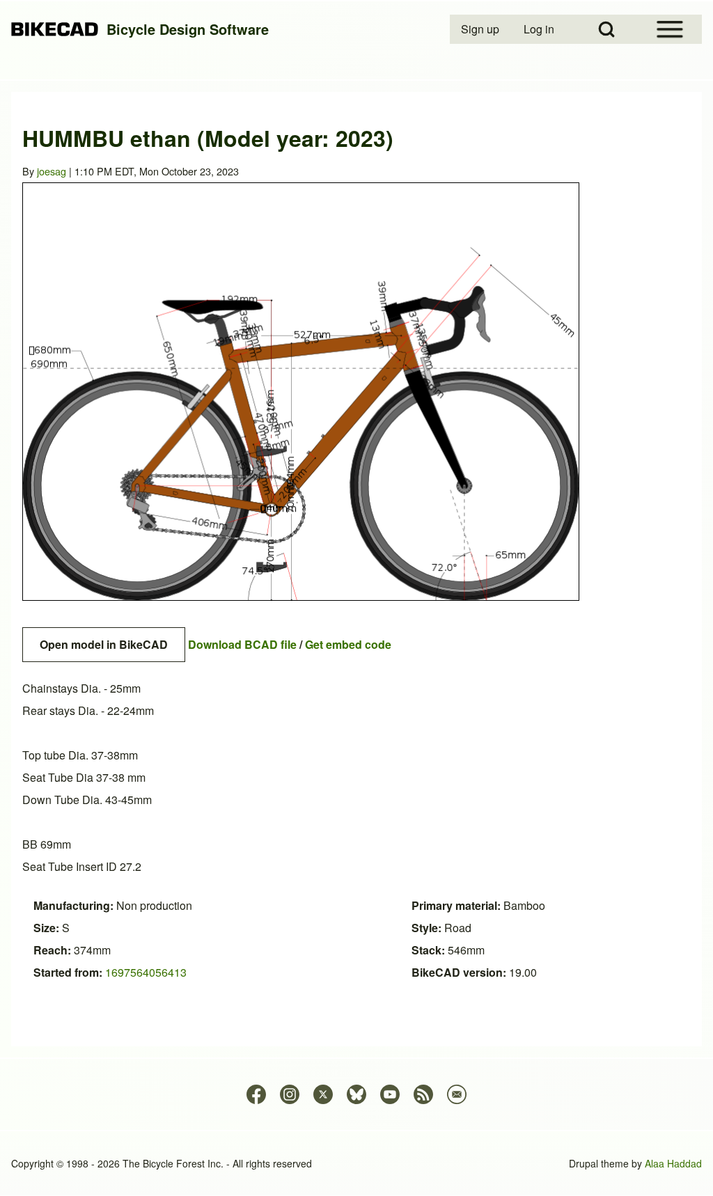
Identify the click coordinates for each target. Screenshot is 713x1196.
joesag (51, 171)
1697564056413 (146, 972)
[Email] (457, 1094)
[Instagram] (290, 1094)
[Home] (54, 29)
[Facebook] (256, 1094)
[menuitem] (481, 29)
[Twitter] (323, 1094)
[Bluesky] (356, 1094)
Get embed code (348, 644)
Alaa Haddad (673, 1163)
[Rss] (423, 1094)
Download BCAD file (242, 644)
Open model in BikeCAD (104, 644)
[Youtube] (390, 1094)
